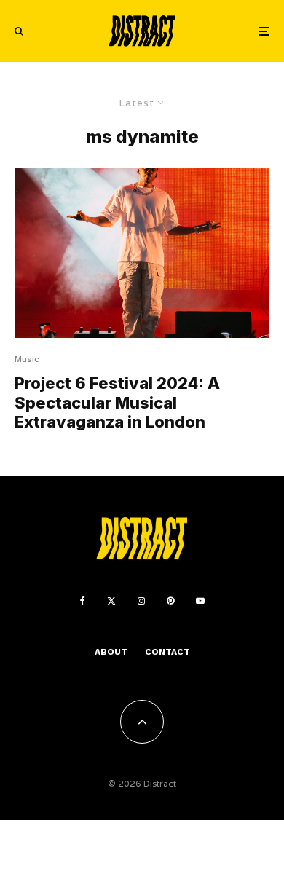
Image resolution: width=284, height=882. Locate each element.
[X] (111, 601)
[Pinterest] (170, 601)
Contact (167, 652)
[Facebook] (82, 601)
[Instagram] (141, 601)
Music (27, 359)
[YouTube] (200, 601)
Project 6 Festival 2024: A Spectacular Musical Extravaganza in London (117, 402)
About (111, 652)
